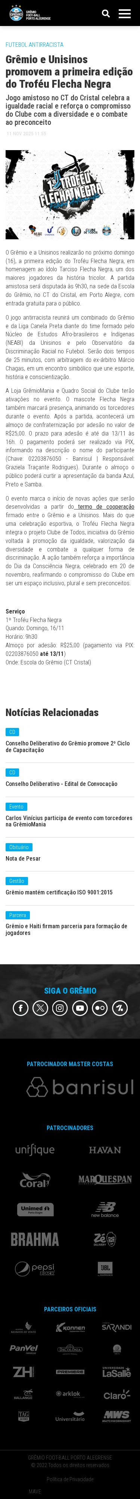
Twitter (40, 1008)
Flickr (100, 1008)
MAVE (35, 1492)
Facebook (21, 1008)
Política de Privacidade (70, 1479)
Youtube (80, 1008)
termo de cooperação (104, 506)
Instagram (60, 1008)
